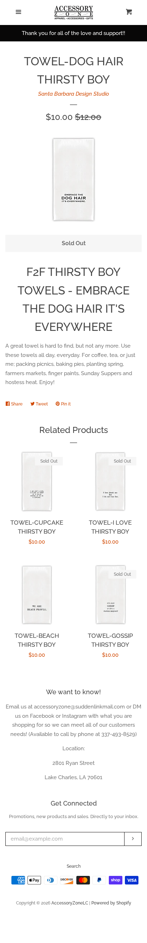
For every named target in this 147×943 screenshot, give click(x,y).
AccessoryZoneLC (69, 903)
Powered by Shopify (111, 903)
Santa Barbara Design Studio (73, 94)
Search (74, 866)
